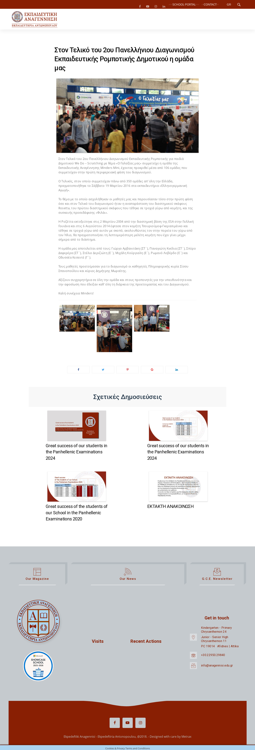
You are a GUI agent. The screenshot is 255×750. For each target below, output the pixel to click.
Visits (98, 642)
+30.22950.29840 (213, 656)
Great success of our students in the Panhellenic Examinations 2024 (76, 453)
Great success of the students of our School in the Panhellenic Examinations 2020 (77, 514)
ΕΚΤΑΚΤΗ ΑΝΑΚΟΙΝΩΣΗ (170, 508)
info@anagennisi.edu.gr (217, 667)
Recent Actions (145, 642)
